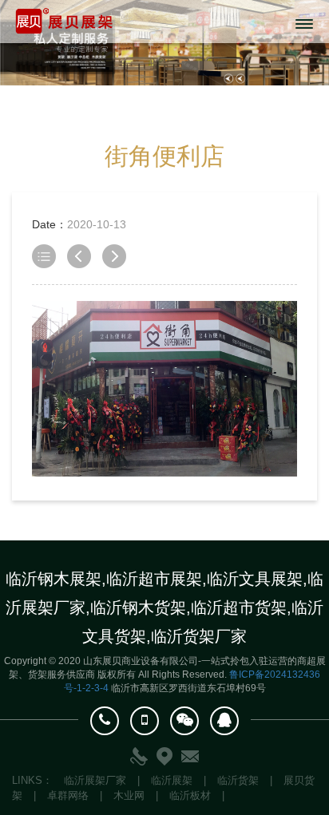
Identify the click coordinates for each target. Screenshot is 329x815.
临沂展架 (171, 780)
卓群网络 (68, 795)
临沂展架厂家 (95, 780)
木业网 (129, 795)
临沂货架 (238, 780)
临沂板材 (190, 795)
